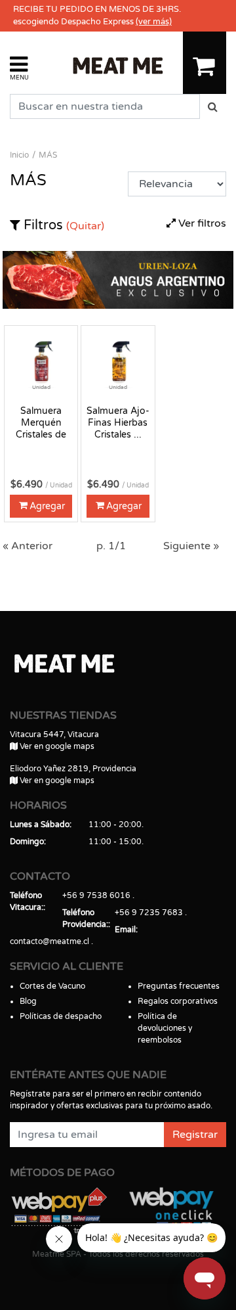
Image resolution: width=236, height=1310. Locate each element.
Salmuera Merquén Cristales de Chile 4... (41, 423)
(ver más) (154, 21)
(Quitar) (85, 226)
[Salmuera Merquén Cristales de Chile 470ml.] (41, 362)
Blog (28, 1001)
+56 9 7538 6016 (96, 895)
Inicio (19, 155)
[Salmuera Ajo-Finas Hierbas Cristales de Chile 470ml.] (118, 362)
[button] (19, 67)
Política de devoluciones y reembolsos (165, 1028)
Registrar (195, 1134)
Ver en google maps (56, 746)
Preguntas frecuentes (179, 986)
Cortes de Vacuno (52, 986)
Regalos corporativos (178, 1001)
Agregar (47, 506)
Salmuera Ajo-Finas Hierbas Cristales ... (118, 422)
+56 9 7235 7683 (149, 912)
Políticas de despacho (61, 1016)
